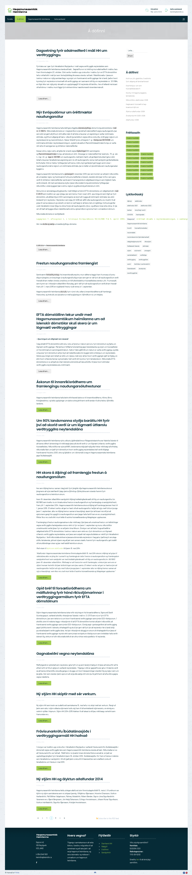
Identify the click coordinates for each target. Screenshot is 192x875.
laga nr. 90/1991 (54, 157)
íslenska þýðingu (84, 128)
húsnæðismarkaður (141, 228)
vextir (129, 264)
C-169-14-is (40, 245)
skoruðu (63, 291)
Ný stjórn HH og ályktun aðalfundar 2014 (69, 779)
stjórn (129, 250)
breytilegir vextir (140, 210)
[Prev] (42, 818)
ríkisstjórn (148, 241)
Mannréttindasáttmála (47, 154)
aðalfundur (138, 201)
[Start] (38, 818)
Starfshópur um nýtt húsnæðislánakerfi (134, 87)
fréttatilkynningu (53, 274)
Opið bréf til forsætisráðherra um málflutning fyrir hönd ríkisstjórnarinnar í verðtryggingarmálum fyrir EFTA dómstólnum (70, 595)
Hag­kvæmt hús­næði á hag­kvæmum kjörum (136, 105)
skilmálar (146, 246)
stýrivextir (137, 250)
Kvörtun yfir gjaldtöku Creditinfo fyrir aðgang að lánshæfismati (138, 79)
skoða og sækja (48, 224)
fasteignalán (140, 214)
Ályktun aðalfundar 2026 (135, 111)
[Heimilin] (23, 10)
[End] (64, 818)
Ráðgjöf (104, 846)
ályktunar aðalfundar (55, 548)
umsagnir (147, 250)
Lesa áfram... (43, 98)
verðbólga (143, 255)
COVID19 (130, 214)
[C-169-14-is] (51, 235)
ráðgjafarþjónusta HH (134, 241)
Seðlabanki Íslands (133, 246)
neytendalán (131, 232)
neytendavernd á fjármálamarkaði (138, 237)
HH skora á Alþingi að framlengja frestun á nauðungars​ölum (71, 474)
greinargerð (69, 174)
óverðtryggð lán (132, 273)
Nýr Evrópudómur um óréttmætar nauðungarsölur (64, 114)
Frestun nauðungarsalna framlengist (67, 263)
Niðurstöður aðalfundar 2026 (137, 100)
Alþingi (129, 201)
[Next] (60, 818)
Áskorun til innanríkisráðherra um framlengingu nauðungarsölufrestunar (68, 384)
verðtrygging (131, 259)
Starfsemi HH (107, 843)
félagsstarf (131, 219)
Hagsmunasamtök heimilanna (39, 19)
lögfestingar (81, 151)
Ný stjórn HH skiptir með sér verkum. (66, 694)
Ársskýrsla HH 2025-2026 (135, 115)
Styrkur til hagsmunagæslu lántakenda (136, 94)
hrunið (129, 228)
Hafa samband (59, 19)
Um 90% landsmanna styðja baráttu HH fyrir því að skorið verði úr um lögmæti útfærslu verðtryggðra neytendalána (73, 425)
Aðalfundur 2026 (132, 120)
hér (137, 859)
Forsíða (10, 19)
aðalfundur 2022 (146, 205)
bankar (129, 210)
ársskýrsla (142, 268)
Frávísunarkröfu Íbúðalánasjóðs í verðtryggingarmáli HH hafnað (63, 733)
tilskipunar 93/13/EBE (101, 140)
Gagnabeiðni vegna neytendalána (65, 653)
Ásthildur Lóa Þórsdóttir (142, 264)
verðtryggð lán (143, 259)
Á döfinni (20, 19)
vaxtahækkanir (132, 255)
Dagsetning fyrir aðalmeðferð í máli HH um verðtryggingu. (71, 52)
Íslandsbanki (131, 268)
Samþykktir (106, 852)
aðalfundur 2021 (132, 205)
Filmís (17, 872)
